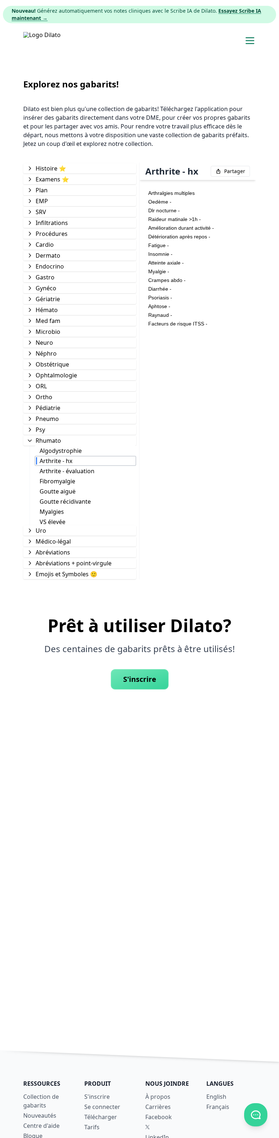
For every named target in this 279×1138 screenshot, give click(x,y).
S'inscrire (139, 679)
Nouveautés (39, 1115)
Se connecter (102, 1107)
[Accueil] (42, 40)
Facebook (158, 1117)
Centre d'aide (41, 1126)
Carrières (158, 1107)
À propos (157, 1097)
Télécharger (100, 1117)
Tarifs (92, 1127)
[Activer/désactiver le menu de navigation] (250, 40)
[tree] (79, 371)
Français (217, 1107)
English (216, 1097)
